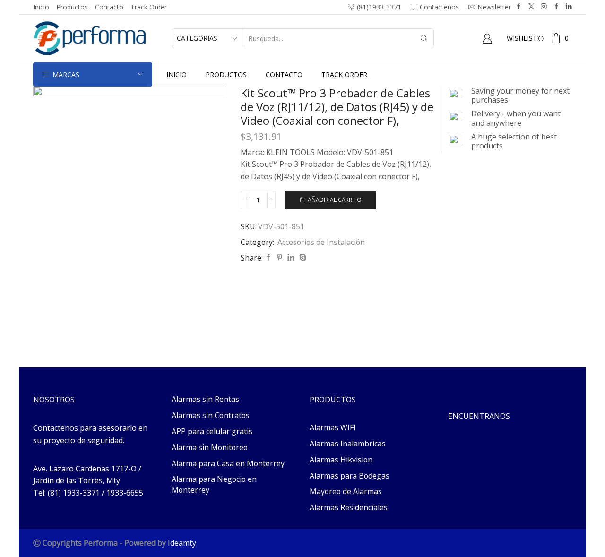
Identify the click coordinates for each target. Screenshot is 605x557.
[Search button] (424, 38)
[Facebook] (519, 6)
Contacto (109, 6)
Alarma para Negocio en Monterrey (214, 484)
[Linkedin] (569, 6)
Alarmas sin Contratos (211, 415)
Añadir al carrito (335, 199)
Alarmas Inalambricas (348, 443)
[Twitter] (531, 6)
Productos (72, 6)
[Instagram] (544, 6)
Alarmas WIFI (333, 427)
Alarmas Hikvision (341, 459)
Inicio (41, 6)
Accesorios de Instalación (321, 242)
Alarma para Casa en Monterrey (228, 463)
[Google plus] (556, 6)
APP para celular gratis (212, 431)
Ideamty (182, 543)
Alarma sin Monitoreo (210, 447)
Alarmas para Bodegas (349, 475)
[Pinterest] (279, 257)
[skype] (301, 257)
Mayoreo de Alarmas (346, 491)
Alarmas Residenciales (349, 507)
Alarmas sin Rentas (205, 399)
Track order (148, 6)
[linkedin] (291, 257)
